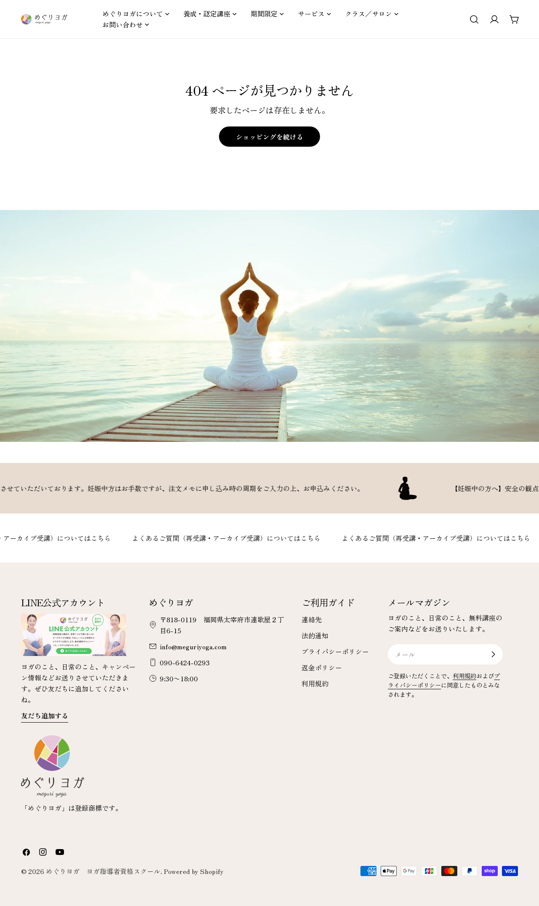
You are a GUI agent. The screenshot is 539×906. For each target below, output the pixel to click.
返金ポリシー (322, 667)
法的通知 (315, 635)
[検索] (474, 19)
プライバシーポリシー (335, 651)
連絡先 (312, 619)
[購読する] (493, 654)
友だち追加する (44, 715)
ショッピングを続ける (269, 137)
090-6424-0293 (185, 662)
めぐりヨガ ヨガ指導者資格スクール (103, 871)
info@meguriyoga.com (193, 646)
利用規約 (315, 683)
